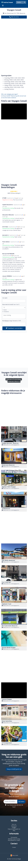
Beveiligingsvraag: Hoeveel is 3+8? (11, 321)
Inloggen (14, 827)
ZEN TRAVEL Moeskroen (8, 560)
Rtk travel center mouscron (9, 626)
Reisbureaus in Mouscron (14, 381)
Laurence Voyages (7, 699)
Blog (14, 830)
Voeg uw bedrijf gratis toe (14, 769)
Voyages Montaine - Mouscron (10, 443)
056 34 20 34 (15, 17)
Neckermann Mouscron (8, 465)
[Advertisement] (14, 34)
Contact (14, 847)
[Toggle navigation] (2, 5)
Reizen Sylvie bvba (7, 721)
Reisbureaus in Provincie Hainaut (13, 379)
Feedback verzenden (14, 328)
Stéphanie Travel (6, 604)
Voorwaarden (14, 837)
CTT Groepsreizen (7, 743)
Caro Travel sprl (6, 582)
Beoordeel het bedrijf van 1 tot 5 (10, 304)
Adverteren (14, 826)
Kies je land (15, 855)
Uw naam (4, 298)
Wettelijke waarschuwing (14, 839)
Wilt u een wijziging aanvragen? (9, 94)
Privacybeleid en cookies (14, 840)
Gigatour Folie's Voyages (9, 487)
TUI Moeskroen (6, 508)
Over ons (14, 824)
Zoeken (22, 801)
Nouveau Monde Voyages (8, 647)
